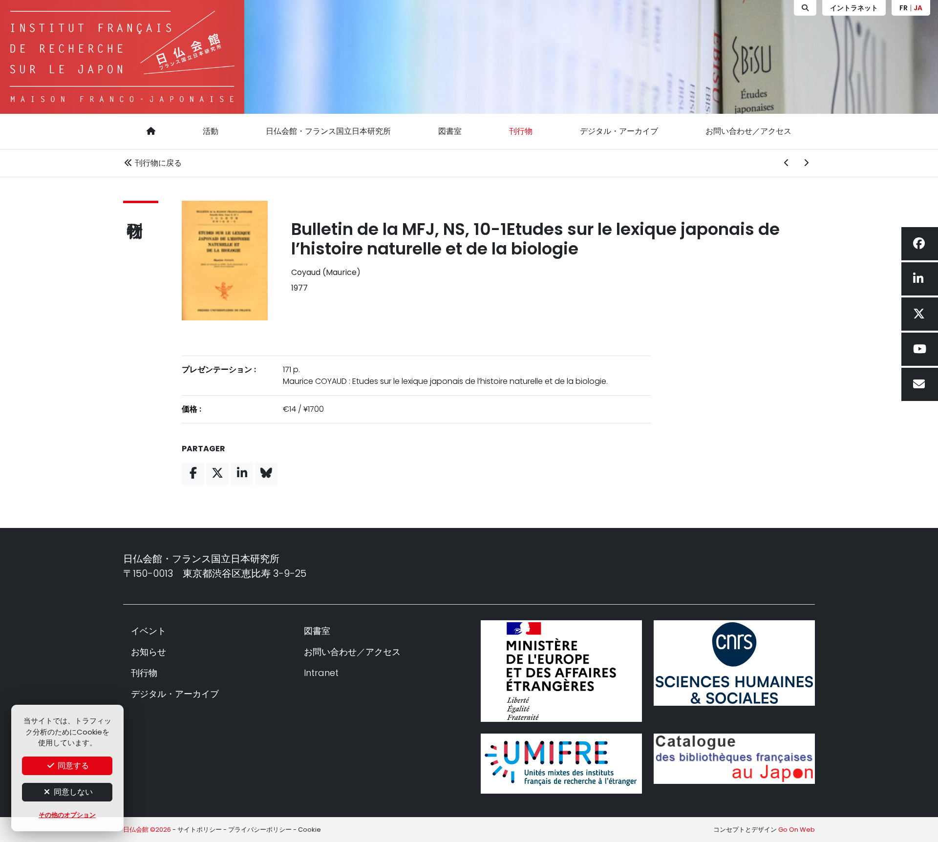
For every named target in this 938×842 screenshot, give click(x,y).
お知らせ (148, 652)
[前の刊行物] (786, 163)
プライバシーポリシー (260, 829)
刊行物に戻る (157, 162)
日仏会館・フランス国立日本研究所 (328, 131)
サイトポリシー (199, 829)
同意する (72, 765)
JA (918, 8)
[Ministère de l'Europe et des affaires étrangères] (561, 671)
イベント (148, 631)
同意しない (72, 792)
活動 (210, 131)
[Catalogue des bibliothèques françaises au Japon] (734, 759)
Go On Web (796, 829)
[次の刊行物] (806, 163)
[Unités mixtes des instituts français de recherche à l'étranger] (561, 764)
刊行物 (521, 131)
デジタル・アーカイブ (619, 131)
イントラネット (854, 8)
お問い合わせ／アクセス (748, 131)
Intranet (321, 673)
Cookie (309, 829)
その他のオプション (67, 815)
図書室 (450, 131)
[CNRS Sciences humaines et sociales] (734, 663)
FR (903, 8)
